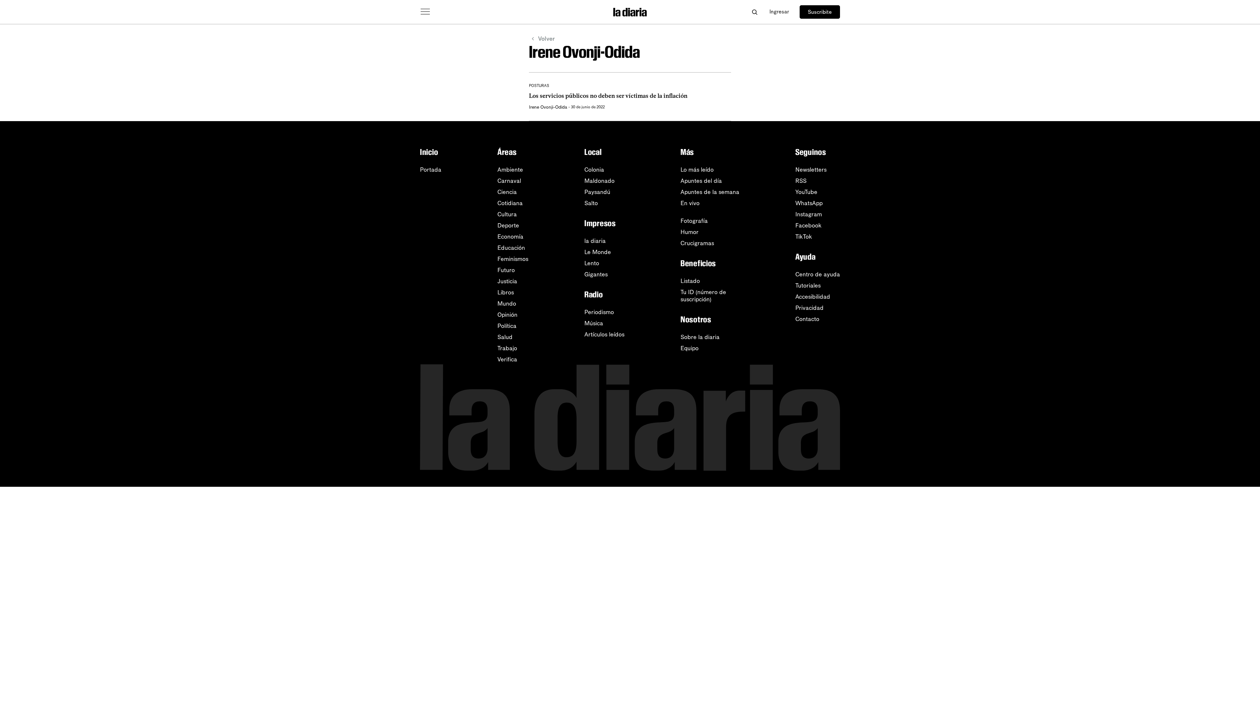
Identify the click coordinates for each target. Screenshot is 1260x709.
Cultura (507, 214)
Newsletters (811, 169)
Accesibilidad (812, 296)
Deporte (508, 225)
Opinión (507, 314)
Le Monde (597, 252)
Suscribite (820, 12)
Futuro (506, 270)
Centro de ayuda (817, 274)
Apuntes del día (701, 180)
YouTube (806, 192)
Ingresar (779, 12)
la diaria (595, 241)
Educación (511, 247)
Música (593, 323)
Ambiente (510, 169)
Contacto (807, 319)
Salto (591, 203)
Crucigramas (697, 243)
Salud (505, 337)
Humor (690, 232)
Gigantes (596, 274)
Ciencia (507, 192)
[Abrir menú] (425, 12)
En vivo (690, 203)
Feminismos (512, 259)
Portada (430, 169)
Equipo (690, 348)
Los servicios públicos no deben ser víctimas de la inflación (608, 95)
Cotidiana (510, 203)
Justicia (507, 281)
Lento (591, 263)
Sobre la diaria (700, 337)
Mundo (506, 303)
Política (506, 326)
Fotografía (694, 221)
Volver (546, 38)
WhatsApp (809, 203)
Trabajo (507, 348)
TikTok (803, 236)
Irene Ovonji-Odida (548, 107)
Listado (690, 281)
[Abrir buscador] (754, 12)
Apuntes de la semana (710, 192)
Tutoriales (808, 285)
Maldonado (599, 180)
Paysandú (597, 192)
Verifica (507, 359)
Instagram (808, 214)
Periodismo (599, 312)
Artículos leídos (604, 334)
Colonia (594, 169)
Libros (505, 292)
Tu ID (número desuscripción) (703, 296)
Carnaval (509, 180)
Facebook (808, 225)
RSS (801, 180)
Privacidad (809, 308)
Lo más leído (697, 169)
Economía (510, 236)
